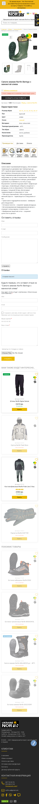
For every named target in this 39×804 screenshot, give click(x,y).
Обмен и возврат (7, 758)
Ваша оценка (6, 319)
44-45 (31, 111)
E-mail (3, 229)
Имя (2, 221)
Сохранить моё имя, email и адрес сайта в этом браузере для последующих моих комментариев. (18, 314)
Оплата (29, 143)
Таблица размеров (10, 90)
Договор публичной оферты (10, 770)
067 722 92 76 (9, 782)
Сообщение (5, 237)
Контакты (4, 767)
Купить (19, 409)
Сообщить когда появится (15, 98)
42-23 (26, 111)
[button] (36, 373)
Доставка (20, 143)
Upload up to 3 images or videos (12, 349)
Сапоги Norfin (18, 29)
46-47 (35, 111)
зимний (21, 120)
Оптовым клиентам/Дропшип (10, 764)
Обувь (10, 29)
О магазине (5, 755)
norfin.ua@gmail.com (11, 790)
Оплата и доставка (7, 761)
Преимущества (7, 143)
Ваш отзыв (5, 325)
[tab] (7, 143)
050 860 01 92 (10, 784)
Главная (3, 29)
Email (3, 305)
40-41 (21, 111)
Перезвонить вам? (11, 786)
